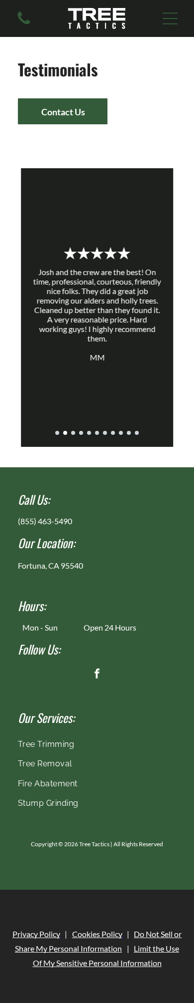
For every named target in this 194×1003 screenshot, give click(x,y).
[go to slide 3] (73, 433)
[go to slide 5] (89, 433)
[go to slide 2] (65, 433)
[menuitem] (97, 744)
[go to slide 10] (129, 433)
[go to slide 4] (81, 433)
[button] (170, 18)
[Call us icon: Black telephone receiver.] (24, 23)
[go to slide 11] (137, 433)
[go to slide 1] (57, 433)
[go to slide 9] (121, 433)
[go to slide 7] (105, 433)
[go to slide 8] (113, 433)
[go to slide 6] (97, 433)
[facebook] (97, 674)
